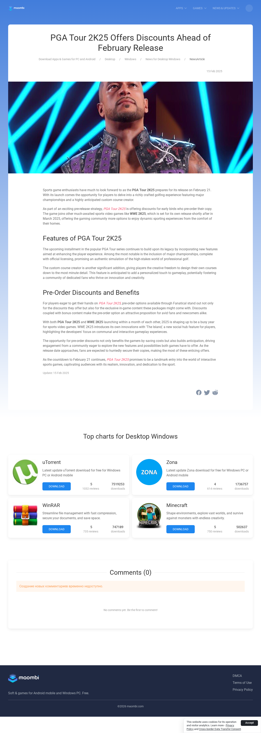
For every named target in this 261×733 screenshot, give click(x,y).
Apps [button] (179, 8)
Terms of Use (242, 683)
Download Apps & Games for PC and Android (67, 59)
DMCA (237, 676)
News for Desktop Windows (163, 59)
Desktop (110, 59)
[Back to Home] (16, 8)
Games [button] (197, 8)
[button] (249, 8)
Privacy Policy (243, 690)
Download (56, 486)
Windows (130, 59)
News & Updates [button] (224, 8)
